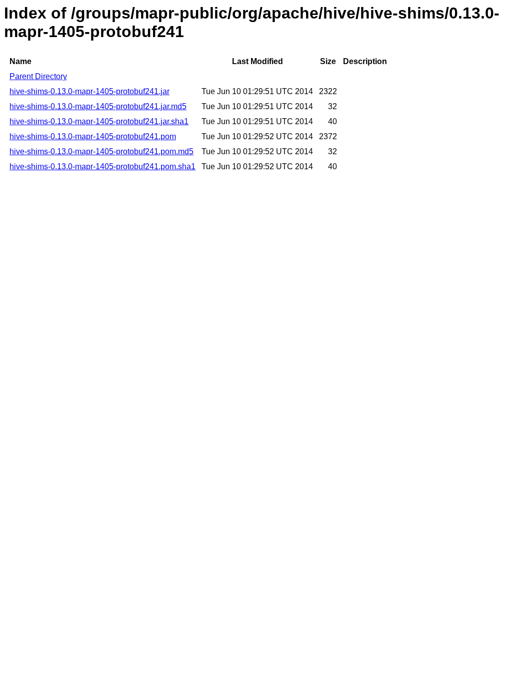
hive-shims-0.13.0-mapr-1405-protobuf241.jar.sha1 (99, 121)
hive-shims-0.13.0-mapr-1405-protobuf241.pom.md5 (102, 151)
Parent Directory (38, 76)
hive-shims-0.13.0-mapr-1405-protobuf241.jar (90, 91)
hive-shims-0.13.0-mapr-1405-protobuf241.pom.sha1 (103, 166)
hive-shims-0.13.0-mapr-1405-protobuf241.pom (93, 136)
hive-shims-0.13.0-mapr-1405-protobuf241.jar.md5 (98, 106)
